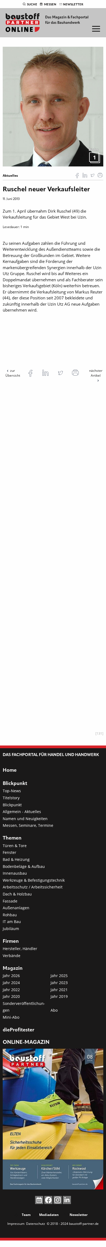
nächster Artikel (95, 373)
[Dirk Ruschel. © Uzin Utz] (53, 106)
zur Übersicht (12, 373)
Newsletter (73, 4)
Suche (32, 4)
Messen (50, 4)
